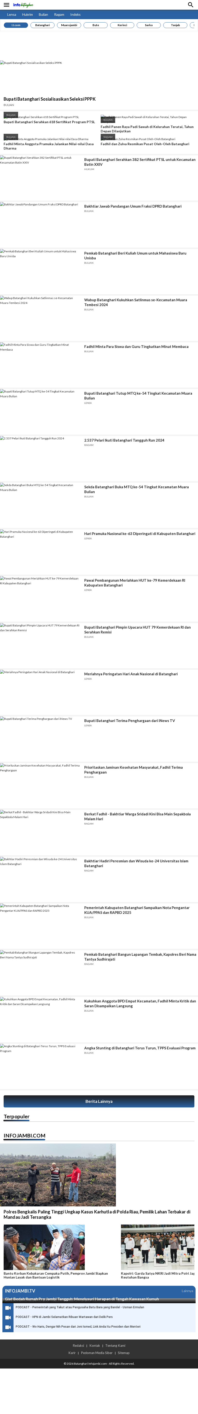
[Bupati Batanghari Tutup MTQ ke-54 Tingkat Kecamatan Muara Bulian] (40, 411)
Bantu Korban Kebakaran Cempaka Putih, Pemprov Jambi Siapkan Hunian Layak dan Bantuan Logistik (56, 1275)
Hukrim (27, 14)
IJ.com (16, 25)
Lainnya (187, 1291)
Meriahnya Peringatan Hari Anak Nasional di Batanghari (131, 674)
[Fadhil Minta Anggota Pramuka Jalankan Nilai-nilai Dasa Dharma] (46, 139)
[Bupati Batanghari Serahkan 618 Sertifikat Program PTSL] (41, 117)
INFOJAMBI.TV (20, 1291)
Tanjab (175, 25)
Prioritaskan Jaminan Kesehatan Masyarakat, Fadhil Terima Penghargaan (133, 769)
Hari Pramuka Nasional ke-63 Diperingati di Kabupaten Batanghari (139, 533)
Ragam (59, 14)
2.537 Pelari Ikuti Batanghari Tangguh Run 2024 (124, 440)
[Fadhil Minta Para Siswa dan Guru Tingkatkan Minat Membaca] (40, 365)
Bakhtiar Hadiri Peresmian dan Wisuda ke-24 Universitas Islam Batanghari (136, 863)
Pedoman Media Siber (97, 1353)
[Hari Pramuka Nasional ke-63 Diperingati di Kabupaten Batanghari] (40, 552)
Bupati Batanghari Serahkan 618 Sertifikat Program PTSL (49, 122)
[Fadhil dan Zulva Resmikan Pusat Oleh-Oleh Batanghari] (138, 139)
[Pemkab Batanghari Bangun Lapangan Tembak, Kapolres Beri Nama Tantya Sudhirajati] (40, 972)
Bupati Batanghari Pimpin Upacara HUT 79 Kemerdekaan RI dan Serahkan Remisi (137, 629)
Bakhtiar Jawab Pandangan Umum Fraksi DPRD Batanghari (133, 206)
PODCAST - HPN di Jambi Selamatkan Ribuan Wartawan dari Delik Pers (64, 1317)
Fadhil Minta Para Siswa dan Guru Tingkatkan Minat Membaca (136, 346)
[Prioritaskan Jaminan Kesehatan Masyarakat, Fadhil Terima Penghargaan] (40, 785)
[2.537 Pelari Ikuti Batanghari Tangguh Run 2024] (40, 458)
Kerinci (122, 25)
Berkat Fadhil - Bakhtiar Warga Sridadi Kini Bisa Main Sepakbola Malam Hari (137, 816)
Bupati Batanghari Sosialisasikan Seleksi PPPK (50, 99)
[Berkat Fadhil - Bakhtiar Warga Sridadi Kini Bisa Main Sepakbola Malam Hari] (40, 832)
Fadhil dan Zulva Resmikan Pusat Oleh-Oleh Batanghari (145, 144)
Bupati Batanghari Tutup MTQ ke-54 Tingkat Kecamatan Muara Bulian (138, 395)
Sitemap (124, 1353)
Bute (95, 25)
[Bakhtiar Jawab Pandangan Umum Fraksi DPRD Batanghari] (40, 224)
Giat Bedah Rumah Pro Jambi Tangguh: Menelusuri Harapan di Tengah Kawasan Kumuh (82, 1298)
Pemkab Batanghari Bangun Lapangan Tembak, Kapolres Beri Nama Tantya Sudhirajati (140, 956)
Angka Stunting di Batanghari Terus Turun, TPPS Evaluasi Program (140, 1048)
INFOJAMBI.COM (24, 1135)
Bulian (43, 14)
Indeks (75, 14)
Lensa (11, 14)
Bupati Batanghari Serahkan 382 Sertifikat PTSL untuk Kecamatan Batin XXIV (140, 161)
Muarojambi (69, 25)
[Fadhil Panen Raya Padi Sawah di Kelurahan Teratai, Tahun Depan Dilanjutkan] (147, 122)
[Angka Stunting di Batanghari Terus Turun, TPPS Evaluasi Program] (40, 1066)
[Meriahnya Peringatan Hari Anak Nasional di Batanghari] (40, 692)
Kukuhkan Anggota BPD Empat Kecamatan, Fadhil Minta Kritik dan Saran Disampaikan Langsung (140, 1003)
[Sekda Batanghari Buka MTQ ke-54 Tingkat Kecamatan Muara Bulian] (40, 505)
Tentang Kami (115, 1345)
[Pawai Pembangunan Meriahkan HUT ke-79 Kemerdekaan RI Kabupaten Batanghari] (40, 598)
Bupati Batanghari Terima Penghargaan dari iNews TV (129, 720)
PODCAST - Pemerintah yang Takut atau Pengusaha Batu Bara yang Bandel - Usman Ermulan (80, 1307)
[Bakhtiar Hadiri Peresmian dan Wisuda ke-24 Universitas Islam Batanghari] (40, 879)
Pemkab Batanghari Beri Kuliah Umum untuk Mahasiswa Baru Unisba (135, 255)
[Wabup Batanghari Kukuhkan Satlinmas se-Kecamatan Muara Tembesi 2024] (40, 318)
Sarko (149, 25)
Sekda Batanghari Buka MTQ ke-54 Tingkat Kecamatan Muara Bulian (136, 489)
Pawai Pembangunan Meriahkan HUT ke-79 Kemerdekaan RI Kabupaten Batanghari (134, 582)
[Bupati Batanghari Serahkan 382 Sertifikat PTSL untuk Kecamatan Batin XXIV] (40, 178)
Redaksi (78, 1345)
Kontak (94, 1345)
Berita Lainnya (99, 1101)
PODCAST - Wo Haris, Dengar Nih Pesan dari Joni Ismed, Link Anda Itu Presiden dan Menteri (78, 1326)
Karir (72, 1353)
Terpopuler (17, 1116)
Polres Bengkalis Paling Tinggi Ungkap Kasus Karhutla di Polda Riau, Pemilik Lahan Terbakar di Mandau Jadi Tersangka (97, 1214)
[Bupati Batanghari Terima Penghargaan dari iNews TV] (40, 739)
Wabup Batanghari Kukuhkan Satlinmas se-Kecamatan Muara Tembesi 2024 (135, 302)
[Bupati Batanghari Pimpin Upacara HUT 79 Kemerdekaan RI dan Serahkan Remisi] (40, 645)
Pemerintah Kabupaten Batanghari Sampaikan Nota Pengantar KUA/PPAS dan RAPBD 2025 (137, 910)
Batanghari (42, 25)
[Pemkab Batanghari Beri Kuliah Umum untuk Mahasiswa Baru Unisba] (40, 271)
